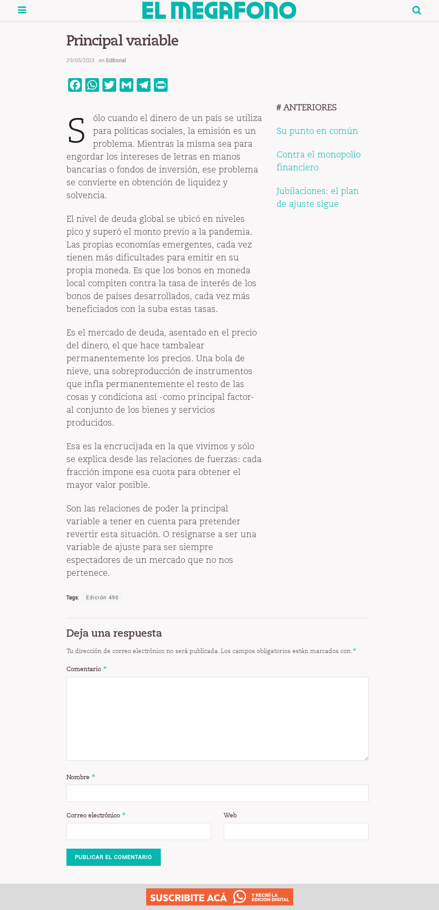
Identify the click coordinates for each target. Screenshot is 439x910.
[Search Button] (416, 10)
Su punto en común (317, 130)
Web (230, 815)
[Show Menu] (22, 10)
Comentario (86, 669)
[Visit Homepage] (219, 10)
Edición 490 (102, 598)
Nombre (81, 777)
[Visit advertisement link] (219, 897)
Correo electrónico (96, 815)
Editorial (116, 60)
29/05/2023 (80, 60)
